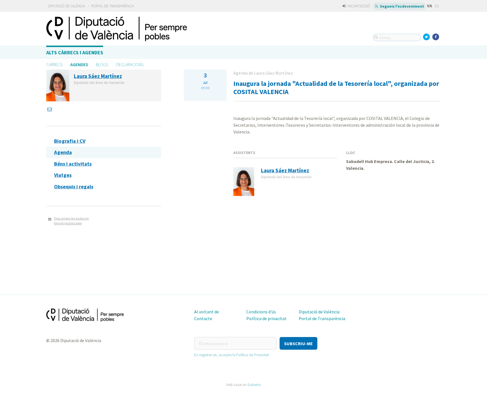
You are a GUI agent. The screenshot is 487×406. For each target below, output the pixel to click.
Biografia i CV (69, 141)
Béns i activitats (73, 163)
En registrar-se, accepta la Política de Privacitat (231, 355)
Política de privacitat (266, 318)
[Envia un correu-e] (50, 109)
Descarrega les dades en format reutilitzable (71, 220)
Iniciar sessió (358, 6)
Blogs (102, 64)
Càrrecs (54, 64)
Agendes (79, 64)
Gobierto (254, 384)
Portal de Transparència (112, 6)
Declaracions (129, 64)
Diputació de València (66, 6)
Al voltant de (206, 311)
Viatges (63, 175)
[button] (298, 343)
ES (437, 6)
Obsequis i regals (73, 186)
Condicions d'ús (261, 311)
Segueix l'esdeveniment (401, 6)
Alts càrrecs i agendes (74, 52)
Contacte (203, 318)
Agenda (63, 152)
